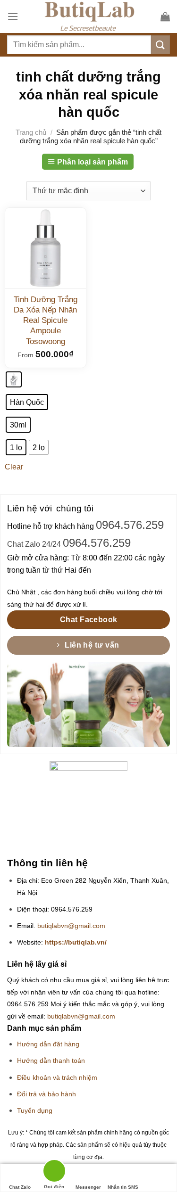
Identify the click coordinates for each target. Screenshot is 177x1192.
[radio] (14, 379)
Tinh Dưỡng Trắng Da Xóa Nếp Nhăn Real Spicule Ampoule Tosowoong (45, 320)
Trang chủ (31, 132)
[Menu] (12, 16)
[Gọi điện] (54, 1172)
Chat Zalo (20, 1187)
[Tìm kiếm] (160, 44)
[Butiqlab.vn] (89, 16)
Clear (14, 467)
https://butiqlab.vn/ (76, 942)
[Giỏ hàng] (165, 16)
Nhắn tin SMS (123, 1187)
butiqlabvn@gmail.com (71, 925)
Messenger (88, 1187)
